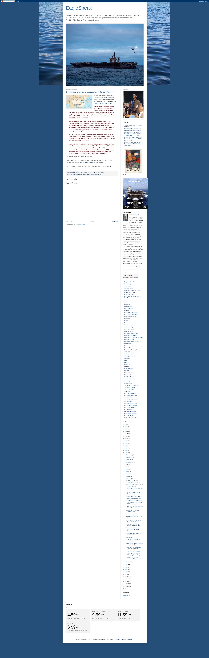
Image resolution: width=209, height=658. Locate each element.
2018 (126, 443)
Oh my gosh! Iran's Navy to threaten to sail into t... (133, 540)
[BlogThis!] (99, 172)
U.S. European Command (130, 399)
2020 (126, 438)
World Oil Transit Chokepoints (132, 417)
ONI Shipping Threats (130, 356)
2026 (126, 424)
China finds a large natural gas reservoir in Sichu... (133, 533)
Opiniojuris (127, 358)
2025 (126, 426)
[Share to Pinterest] (103, 172)
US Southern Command (130, 413)
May (127, 471)
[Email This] (97, 172)
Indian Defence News (130, 316)
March (128, 476)
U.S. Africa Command (130, 393)
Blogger (130, 639)
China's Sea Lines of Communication (93, 174)
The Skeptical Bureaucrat (130, 385)
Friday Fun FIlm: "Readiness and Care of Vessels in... (134, 507)
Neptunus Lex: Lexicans (130, 345)
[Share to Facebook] (102, 172)
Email (124, 174)
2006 (126, 581)
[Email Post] (94, 172)
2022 (126, 433)
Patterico (126, 362)
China (71, 174)
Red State (126, 370)
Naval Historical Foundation (131, 335)
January (128, 561)
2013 (126, 564)
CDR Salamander (128, 288)
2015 (126, 450)
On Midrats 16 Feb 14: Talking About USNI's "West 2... (133, 521)
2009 (126, 574)
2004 (126, 586)
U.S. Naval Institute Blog (130, 403)
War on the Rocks (128, 415)
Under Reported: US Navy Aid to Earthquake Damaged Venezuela (132, 129)
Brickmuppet (127, 286)
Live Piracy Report (129, 329)
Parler (126, 360)
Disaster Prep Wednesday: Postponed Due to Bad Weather (133, 529)
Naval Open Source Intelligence (132, 341)
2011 (126, 569)
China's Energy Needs (78, 174)
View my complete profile (130, 269)
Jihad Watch (127, 320)
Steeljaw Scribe (128, 383)
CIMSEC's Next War (129, 292)
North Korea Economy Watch (132, 350)
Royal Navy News (128, 372)
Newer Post (69, 221)
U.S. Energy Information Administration (130, 396)
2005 (126, 583)
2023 (126, 431)
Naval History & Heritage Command (133, 337)
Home (92, 221)
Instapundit (127, 318)
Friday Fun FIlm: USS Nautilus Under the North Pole (133, 547)
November (129, 457)
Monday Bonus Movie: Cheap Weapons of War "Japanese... (134, 499)
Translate (135, 277)
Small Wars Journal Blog (130, 379)
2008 (126, 576)
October (128, 459)
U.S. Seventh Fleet (129, 409)
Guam (70, 623)
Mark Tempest (135, 214)
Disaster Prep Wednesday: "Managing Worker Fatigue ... (134, 554)
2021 (126, 436)
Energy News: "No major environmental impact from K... (134, 558)
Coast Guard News (129, 294)
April (127, 474)
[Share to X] (100, 172)
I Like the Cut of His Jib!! (130, 314)
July (127, 466)
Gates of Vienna (128, 308)
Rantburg (126, 366)
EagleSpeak (79, 8)
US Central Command (130, 411)
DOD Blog (127, 304)
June (127, 469)
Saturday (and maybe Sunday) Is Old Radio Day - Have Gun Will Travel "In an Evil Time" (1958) (132, 133)
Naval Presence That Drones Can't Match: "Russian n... (133, 481)
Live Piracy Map (128, 327)
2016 (126, 448)
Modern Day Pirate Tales (131, 333)
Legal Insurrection (129, 325)
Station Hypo (127, 381)
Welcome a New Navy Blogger (134, 496)
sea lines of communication (85, 162)
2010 (126, 572)
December (129, 455)
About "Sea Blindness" (131, 514)
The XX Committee (129, 389)
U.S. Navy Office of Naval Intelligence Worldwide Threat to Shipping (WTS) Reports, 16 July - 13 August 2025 (133, 143)
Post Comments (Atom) (79, 224)
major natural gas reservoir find (103, 103)
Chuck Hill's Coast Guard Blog (132, 290)
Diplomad (126, 300)
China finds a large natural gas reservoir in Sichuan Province (89, 92)
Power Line (127, 364)
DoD (125, 302)
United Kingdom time (101, 611)
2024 (126, 429)
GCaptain (126, 310)
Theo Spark (127, 391)
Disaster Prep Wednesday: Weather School (133, 510)
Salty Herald (127, 374)
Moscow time (122, 611)
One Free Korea (128, 354)
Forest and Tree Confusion (133, 551)
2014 (126, 452)
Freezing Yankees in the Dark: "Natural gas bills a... (133, 493)
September (129, 462)
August (128, 464)
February (128, 478)
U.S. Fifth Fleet (128, 401)
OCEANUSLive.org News (130, 352)
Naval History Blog (129, 339)
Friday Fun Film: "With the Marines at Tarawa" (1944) (133, 524)
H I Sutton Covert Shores (130, 312)
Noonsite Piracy (128, 347)
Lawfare (126, 322)
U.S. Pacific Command (130, 407)
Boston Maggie (128, 284)
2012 (126, 567)
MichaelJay (118, 639)
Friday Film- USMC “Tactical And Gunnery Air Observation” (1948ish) (133, 138)
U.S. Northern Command (130, 405)
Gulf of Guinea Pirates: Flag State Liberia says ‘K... (134, 544)
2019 (126, 441)
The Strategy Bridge (129, 387)
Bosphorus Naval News (130, 282)
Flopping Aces (128, 306)
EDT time (71, 611)
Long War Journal (128, 331)
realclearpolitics (128, 368)
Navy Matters (128, 343)
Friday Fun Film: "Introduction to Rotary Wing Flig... (134, 485)
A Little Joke (129, 537)
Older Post (115, 221)
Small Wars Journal (129, 376)
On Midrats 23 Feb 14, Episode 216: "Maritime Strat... (134, 503)
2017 (126, 445)
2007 (126, 579)
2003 (126, 588)
